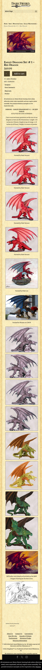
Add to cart (19, 73)
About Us (10, 634)
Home (6, 24)
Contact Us (18, 634)
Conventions (29, 634)
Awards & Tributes (25, 636)
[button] (10, 79)
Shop (10, 24)
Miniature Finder (25, 638)
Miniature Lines (18, 24)
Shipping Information (20, 641)
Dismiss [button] (38, 667)
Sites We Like (12, 636)
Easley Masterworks (30, 24)
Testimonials (13, 638)
